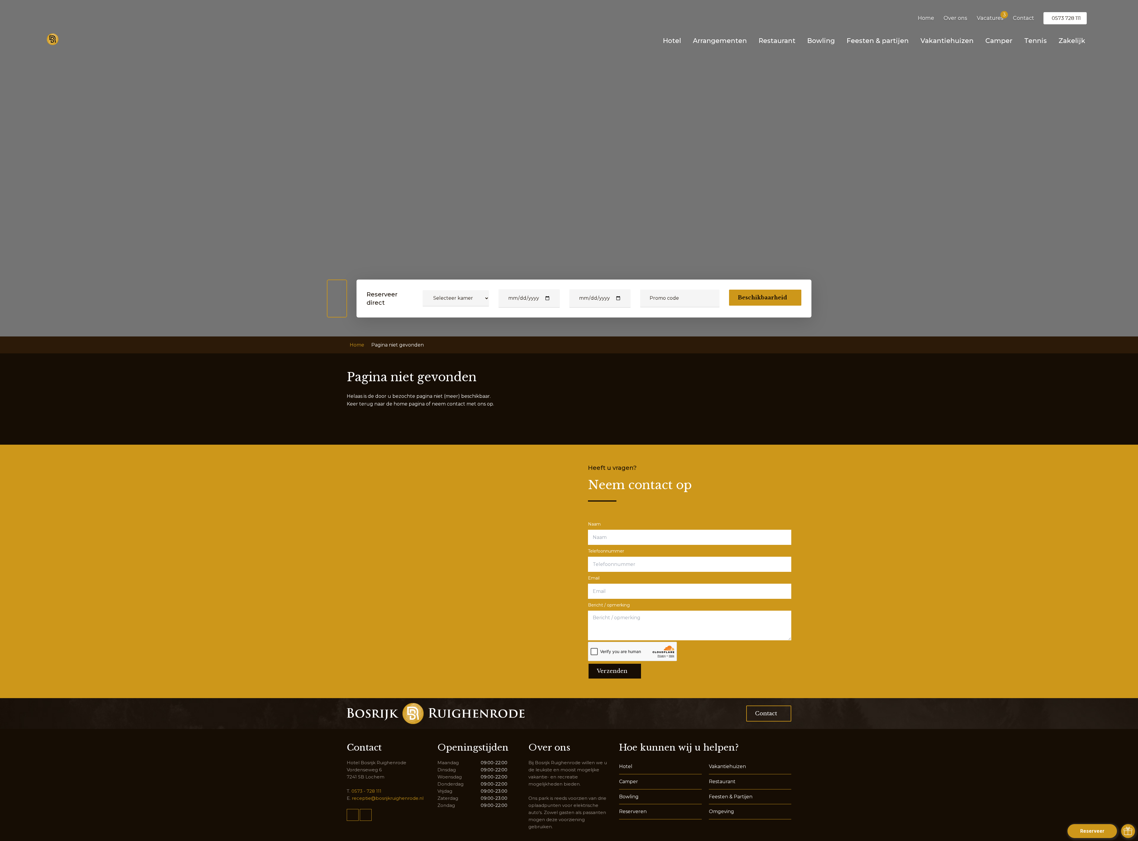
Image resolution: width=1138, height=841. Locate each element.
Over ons (955, 18)
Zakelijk (1072, 41)
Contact (1023, 18)
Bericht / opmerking (609, 605)
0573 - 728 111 (366, 791)
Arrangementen (720, 41)
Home (926, 18)
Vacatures (990, 18)
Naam (594, 524)
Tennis (1035, 41)
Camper (998, 41)
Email (594, 578)
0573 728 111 (1066, 18)
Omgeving (721, 811)
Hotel (672, 41)
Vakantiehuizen (947, 41)
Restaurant (777, 41)
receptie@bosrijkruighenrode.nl (387, 798)
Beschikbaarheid (762, 297)
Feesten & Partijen (730, 796)
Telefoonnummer (606, 551)
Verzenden (612, 671)
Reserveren (633, 811)
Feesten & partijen (878, 41)
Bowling (821, 41)
